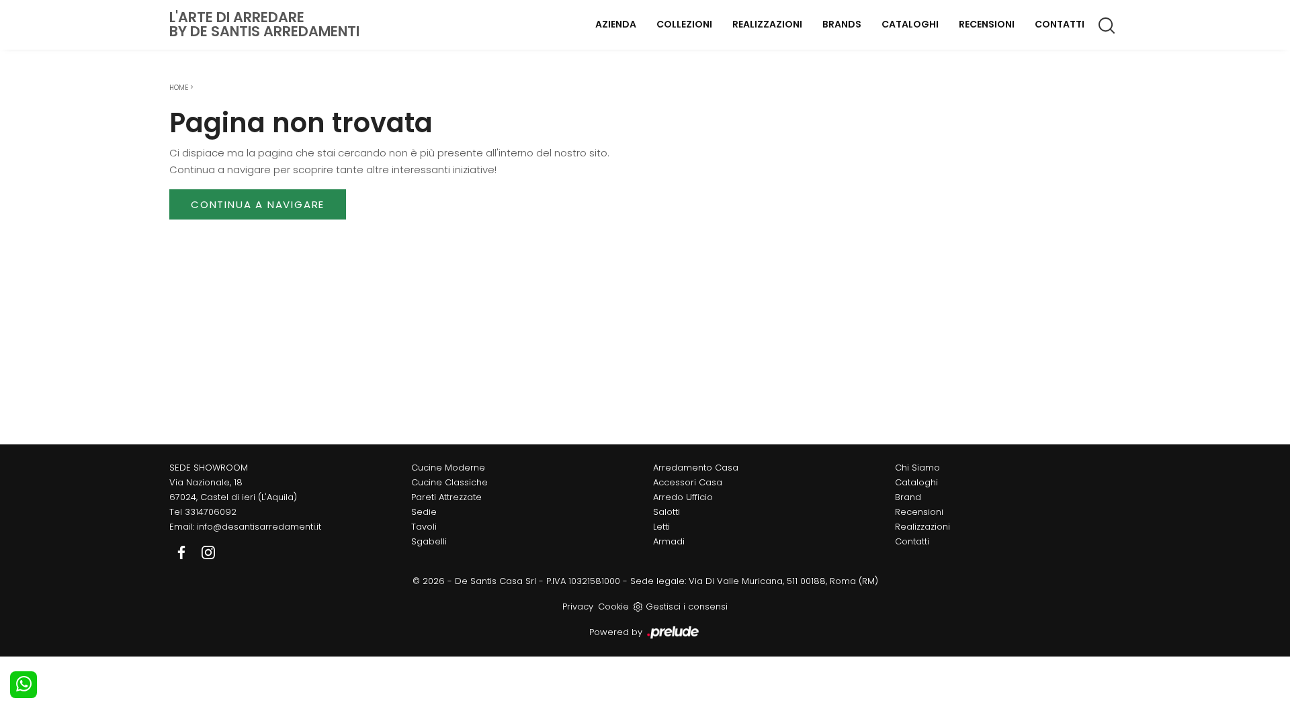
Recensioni (987, 24)
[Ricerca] (1107, 24)
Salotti (666, 511)
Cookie (613, 606)
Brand (908, 497)
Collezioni (684, 24)
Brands (841, 24)
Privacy (577, 606)
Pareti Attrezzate (446, 497)
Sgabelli (429, 541)
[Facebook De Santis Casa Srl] (183, 551)
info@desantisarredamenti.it (259, 526)
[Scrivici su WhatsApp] (23, 684)
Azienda (615, 24)
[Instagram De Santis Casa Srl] (208, 551)
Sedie (424, 511)
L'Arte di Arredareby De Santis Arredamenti (264, 24)
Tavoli (424, 526)
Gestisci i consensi (687, 606)
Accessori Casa (687, 482)
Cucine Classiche (449, 482)
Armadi (669, 541)
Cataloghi (910, 24)
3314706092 (210, 511)
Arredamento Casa (695, 467)
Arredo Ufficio (683, 497)
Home (178, 88)
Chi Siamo (917, 467)
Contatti (1059, 24)
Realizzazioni (767, 24)
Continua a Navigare (258, 204)
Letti (661, 526)
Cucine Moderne (448, 467)
